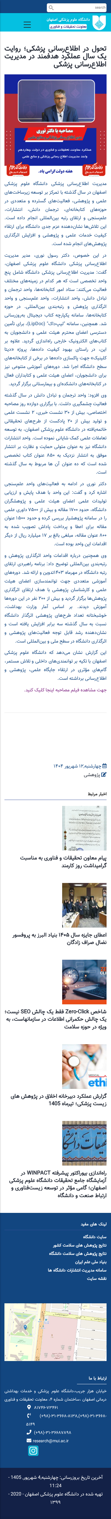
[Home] (74, 23)
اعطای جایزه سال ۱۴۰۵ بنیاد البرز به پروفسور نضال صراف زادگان (59, 939)
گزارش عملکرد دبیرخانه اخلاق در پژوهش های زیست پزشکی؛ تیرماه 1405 (59, 1100)
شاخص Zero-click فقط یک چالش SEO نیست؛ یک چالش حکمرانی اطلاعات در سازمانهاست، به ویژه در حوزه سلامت (55, 1019)
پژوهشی (92, 775)
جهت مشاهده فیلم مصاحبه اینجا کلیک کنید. (65, 690)
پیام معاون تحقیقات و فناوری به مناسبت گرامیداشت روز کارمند (63, 862)
